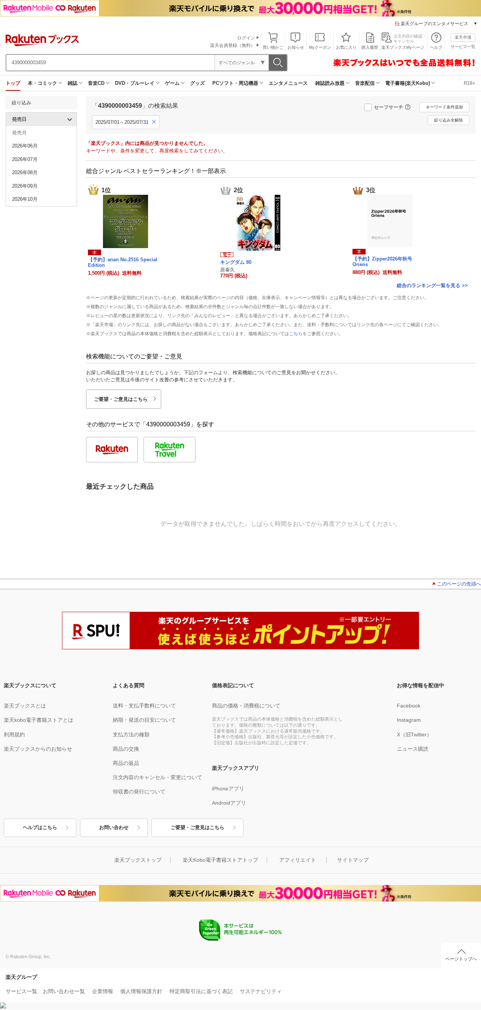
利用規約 (14, 735)
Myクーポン (320, 47)
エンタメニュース (288, 83)
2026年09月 (25, 186)
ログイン (246, 38)
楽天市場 (463, 37)
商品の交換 (126, 749)
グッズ (197, 83)
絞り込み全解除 (448, 120)
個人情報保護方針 (141, 991)
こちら (296, 333)
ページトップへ (461, 959)
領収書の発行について (139, 792)
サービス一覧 (463, 46)
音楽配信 (365, 83)
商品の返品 (126, 763)
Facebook (408, 706)
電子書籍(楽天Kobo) (407, 83)
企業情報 (102, 991)
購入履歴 (370, 47)
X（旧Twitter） (414, 735)
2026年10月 (25, 199)
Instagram (409, 720)
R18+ (469, 83)
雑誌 (72, 83)
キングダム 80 (235, 262)
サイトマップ (353, 860)
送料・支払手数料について (144, 706)
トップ (13, 83)
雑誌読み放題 (330, 83)
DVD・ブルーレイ (134, 83)
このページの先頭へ (459, 584)
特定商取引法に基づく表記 (201, 991)
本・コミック (42, 83)
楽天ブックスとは (25, 706)
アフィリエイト (297, 860)
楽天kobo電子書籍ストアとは (38, 720)
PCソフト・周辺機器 (235, 83)
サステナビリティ (261, 991)
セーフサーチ (388, 107)
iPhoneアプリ (228, 789)
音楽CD (96, 83)
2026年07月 (25, 159)
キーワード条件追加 (444, 107)
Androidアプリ (229, 803)
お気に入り (346, 47)
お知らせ (295, 47)
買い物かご (273, 47)
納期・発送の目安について (144, 720)
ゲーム (172, 83)
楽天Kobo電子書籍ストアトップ (220, 860)
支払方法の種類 (131, 735)
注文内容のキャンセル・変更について (157, 777)
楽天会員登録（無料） (232, 45)
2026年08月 (25, 172)
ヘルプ (436, 47)
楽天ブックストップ (138, 860)
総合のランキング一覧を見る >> (432, 285)
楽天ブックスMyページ (402, 47)
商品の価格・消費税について (246, 706)
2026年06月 (25, 146)
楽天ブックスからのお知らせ (38, 749)
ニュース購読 (412, 749)
